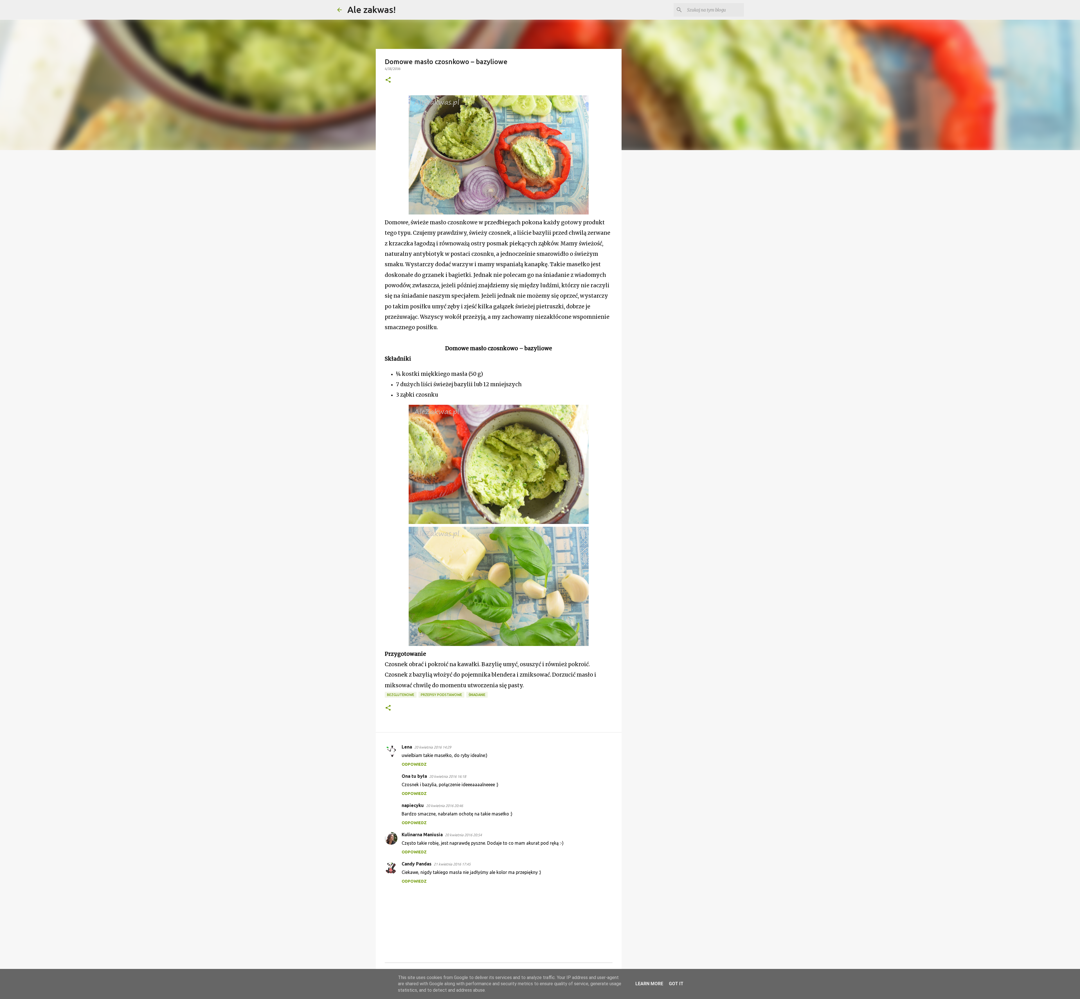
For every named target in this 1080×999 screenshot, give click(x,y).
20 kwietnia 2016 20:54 (463, 835)
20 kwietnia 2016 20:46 (444, 806)
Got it (676, 983)
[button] (388, 80)
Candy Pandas (416, 863)
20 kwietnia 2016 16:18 (447, 776)
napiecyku (413, 805)
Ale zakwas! (371, 9)
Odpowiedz (414, 764)
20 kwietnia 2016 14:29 (432, 747)
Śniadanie (477, 695)
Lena (407, 746)
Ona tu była (414, 776)
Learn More (649, 983)
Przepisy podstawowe (441, 695)
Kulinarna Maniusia (422, 834)
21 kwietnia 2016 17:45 (452, 864)
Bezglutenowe (400, 695)
